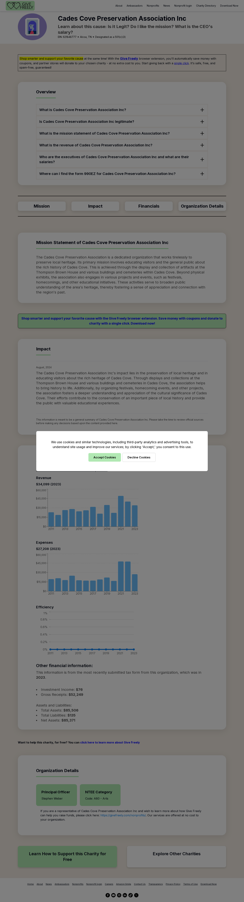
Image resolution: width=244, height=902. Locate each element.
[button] (122, 451)
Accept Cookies (104, 457)
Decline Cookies (139, 457)
